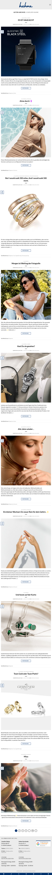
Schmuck (29, 98)
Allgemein (24, 17)
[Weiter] (36, 830)
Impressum (19, 871)
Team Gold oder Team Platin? (26, 674)
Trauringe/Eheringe (24, 176)
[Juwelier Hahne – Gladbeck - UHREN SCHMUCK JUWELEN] (26, 4)
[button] (50, 4)
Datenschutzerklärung (29, 871)
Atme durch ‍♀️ (26, 101)
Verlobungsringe (34, 176)
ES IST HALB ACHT (26, 20)
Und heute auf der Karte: (26, 595)
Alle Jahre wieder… (26, 429)
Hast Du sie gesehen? (26, 346)
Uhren (28, 17)
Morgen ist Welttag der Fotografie (26, 263)
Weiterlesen (26, 88)
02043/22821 (9, 848)
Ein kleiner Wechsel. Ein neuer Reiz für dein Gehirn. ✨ (26, 512)
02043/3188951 (25, 848)
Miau (26, 756)
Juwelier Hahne (32, 12)
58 (32, 830)
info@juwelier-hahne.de (7, 851)
